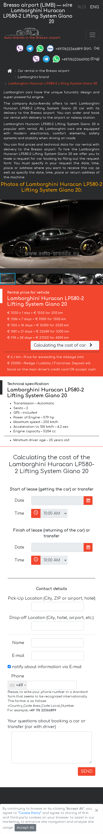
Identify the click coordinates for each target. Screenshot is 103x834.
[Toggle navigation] (92, 35)
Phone (17, 676)
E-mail (18, 656)
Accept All (25, 827)
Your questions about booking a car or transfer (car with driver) (47, 724)
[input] (57, 500)
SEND (86, 771)
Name (18, 643)
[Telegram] (29, 48)
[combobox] (17, 685)
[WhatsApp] (40, 48)
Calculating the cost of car (60, 345)
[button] (24, 279)
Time (19, 513)
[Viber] (19, 48)
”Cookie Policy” (29, 813)
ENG (94, 7)
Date (19, 500)
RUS (82, 7)
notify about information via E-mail (46, 667)
